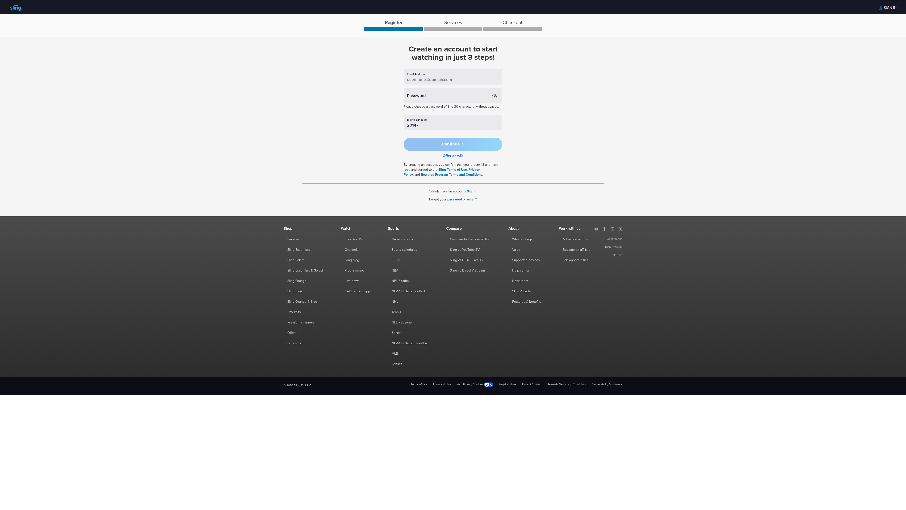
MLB (395, 353)
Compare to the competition (470, 239)
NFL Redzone (402, 322)
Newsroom (520, 281)
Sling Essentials (298, 249)
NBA (395, 270)
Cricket (397, 364)
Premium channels (300, 322)
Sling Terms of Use (452, 169)
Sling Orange (296, 281)
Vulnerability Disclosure (607, 384)
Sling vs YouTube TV (465, 249)
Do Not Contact (532, 384)
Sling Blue (294, 291)
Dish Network (613, 247)
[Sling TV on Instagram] (612, 228)
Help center (520, 270)
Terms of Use (419, 384)
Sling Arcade (521, 291)
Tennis (396, 312)
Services (293, 239)
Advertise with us (575, 239)
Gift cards (294, 343)
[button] (453, 144)
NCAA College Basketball (410, 343)
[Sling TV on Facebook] (604, 228)
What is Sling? (522, 239)
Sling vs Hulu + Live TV (466, 260)
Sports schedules (404, 249)
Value (516, 249)
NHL (395, 301)
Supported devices (526, 260)
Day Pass (294, 312)
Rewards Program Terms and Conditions (451, 174)
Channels (351, 249)
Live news (352, 281)
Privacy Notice (442, 384)
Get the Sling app (357, 291)
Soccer (397, 333)
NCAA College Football (408, 291)
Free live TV (353, 239)
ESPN (396, 260)
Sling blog (352, 260)
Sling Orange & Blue (302, 301)
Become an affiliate (576, 249)
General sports (402, 239)
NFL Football (401, 281)
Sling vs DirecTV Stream (467, 270)
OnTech (617, 255)
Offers (292, 333)
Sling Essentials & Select (305, 270)
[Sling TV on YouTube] (596, 228)
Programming (354, 270)
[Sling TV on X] (620, 228)
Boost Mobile (613, 239)
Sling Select (295, 260)
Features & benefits (526, 301)
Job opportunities (575, 260)
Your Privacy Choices (470, 384)
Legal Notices (507, 384)
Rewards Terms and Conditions (567, 384)
